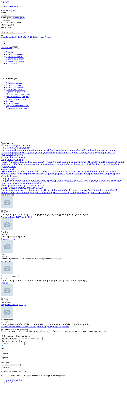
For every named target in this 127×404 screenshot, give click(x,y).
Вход (15, 48)
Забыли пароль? (18, 17)
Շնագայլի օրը (8, 239)
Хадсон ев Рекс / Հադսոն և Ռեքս (16, 217)
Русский (48, 37)
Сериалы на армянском (16, 92)
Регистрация (11, 10)
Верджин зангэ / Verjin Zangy (13, 305)
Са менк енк (6, 261)
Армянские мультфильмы (17, 108)
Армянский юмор (13, 103)
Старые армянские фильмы (17, 106)
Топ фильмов (11, 63)
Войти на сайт (7, 25)
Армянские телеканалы (16, 99)
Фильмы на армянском (15, 90)
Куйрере (4, 283)
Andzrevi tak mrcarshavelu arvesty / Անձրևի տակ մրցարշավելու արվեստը (35, 327)
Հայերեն (30, 37)
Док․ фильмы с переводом (17, 97)
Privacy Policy (11, 382)
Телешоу (9, 101)
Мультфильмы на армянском (18, 94)
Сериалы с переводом (15, 59)
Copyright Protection (14, 380)
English (12, 37)
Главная (9, 52)
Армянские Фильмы (14, 57)
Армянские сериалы (14, 54)
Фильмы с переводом (15, 61)
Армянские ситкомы (14, 85)
